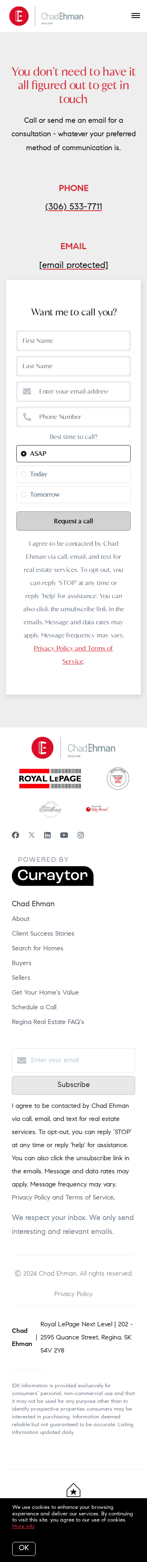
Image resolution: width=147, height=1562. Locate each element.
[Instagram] (81, 836)
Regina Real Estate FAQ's (48, 1022)
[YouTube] (64, 836)
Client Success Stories (43, 934)
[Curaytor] (53, 884)
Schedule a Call (34, 1007)
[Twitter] (32, 836)
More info (23, 1526)
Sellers (21, 978)
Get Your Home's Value (45, 993)
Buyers (21, 963)
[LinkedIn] (47, 836)
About (20, 919)
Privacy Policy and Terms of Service (63, 1198)
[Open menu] (135, 16)
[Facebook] (15, 836)
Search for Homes (37, 948)
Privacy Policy (73, 1294)
